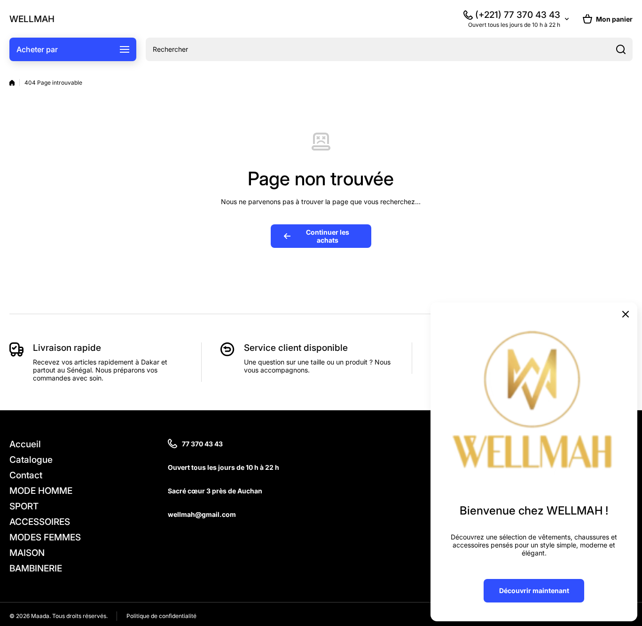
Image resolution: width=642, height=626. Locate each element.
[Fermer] (625, 314)
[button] (608, 19)
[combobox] (389, 49)
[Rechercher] (621, 49)
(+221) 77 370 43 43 (517, 14)
